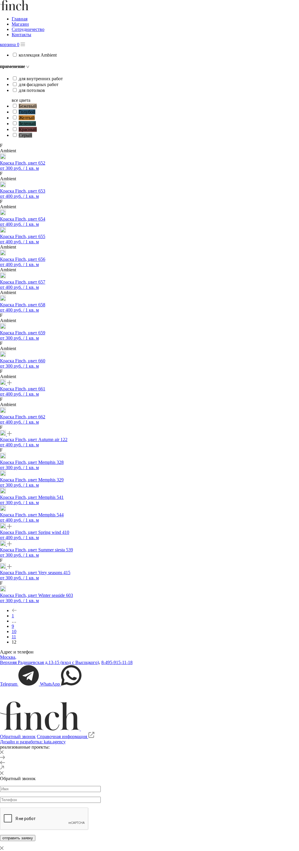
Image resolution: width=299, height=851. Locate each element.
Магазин (20, 24)
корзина (9, 44)
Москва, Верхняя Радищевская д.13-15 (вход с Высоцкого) (49, 660)
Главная (19, 18)
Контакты (21, 34)
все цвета (21, 100)
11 (14, 636)
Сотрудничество (28, 29)
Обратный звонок (18, 736)
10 (14, 631)
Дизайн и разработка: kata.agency (33, 741)
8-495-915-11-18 (117, 662)
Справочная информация (62, 736)
